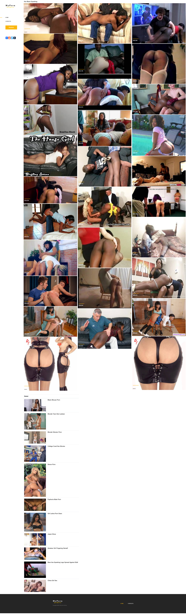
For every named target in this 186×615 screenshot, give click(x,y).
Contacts (8, 21)
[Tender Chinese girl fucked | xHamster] (35, 585)
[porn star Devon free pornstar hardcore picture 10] (35, 480)
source (25, 32)
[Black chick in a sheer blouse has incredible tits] (35, 405)
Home (7, 17)
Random (11, 27)
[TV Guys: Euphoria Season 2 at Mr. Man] (35, 504)
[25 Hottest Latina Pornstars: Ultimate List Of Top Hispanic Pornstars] (35, 522)
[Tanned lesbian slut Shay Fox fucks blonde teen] (35, 421)
